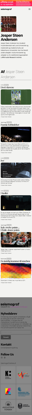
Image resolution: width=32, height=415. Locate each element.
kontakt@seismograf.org (9, 347)
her (23, 327)
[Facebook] (5, 357)
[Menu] (29, 9)
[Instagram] (2, 357)
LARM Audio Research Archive (11, 57)
